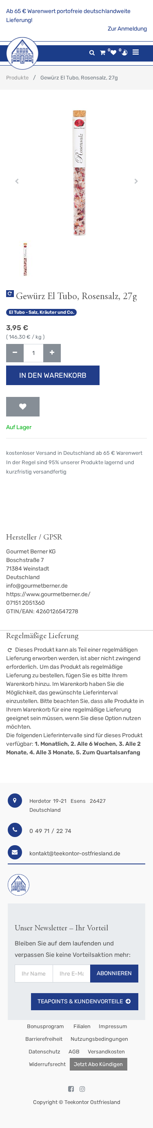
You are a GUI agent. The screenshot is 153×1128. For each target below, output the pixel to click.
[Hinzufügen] (52, 353)
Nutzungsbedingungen (99, 1039)
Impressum (113, 1026)
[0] (102, 52)
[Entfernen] (15, 353)
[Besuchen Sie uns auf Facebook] (71, 1089)
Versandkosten (106, 1052)
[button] (16, 181)
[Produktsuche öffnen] (92, 52)
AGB (74, 1052)
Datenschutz (44, 1052)
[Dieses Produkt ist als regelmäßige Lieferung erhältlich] (10, 293)
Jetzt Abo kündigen (98, 1064)
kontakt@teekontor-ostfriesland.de (74, 853)
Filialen (81, 1026)
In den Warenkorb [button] (52, 375)
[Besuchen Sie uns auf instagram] (82, 1089)
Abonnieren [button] (114, 973)
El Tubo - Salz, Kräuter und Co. (41, 312)
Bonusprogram (45, 1026)
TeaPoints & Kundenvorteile (80, 1001)
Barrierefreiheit (43, 1039)
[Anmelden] (124, 52)
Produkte (17, 78)
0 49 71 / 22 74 (50, 831)
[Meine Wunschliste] (113, 52)
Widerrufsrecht (47, 1064)
